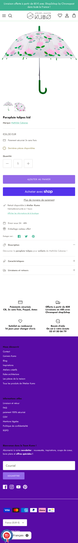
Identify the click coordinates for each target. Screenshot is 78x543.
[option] (39, 60)
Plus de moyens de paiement (39, 200)
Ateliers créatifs (10, 369)
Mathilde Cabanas (19, 122)
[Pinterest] (25, 487)
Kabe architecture (11, 374)
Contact (6, 351)
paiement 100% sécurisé (14, 412)
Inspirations (8, 365)
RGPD (6, 430)
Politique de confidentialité (15, 426)
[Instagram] (12, 487)
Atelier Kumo (15, 530)
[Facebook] (5, 487)
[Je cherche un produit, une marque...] (12, 16)
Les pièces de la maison (14, 378)
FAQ (5, 407)
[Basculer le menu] (4, 16)
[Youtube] (18, 487)
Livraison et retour (11, 403)
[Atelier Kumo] (39, 15)
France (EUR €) (12, 522)
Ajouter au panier (39, 179)
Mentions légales (11, 421)
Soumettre (14, 475)
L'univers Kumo (9, 356)
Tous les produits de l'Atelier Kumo (19, 383)
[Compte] (66, 16)
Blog (5, 360)
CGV (5, 417)
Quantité (7, 156)
